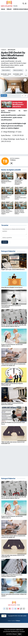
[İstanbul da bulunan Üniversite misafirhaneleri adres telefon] (21, 190)
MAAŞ (3, 9)
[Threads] (24, 608)
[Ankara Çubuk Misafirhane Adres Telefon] (7, 175)
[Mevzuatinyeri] (9, 3)
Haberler (3, 49)
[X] (7, 608)
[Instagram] (12, 608)
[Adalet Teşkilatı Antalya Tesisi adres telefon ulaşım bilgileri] (7, 205)
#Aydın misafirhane (6, 70)
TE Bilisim (13, 160)
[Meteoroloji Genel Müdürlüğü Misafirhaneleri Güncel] (7, 190)
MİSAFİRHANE (11, 49)
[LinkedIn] (15, 608)
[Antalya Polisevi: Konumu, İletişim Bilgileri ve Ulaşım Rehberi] (21, 205)
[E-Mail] (11, 163)
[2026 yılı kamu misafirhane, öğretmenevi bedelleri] (21, 175)
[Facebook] (4, 608)
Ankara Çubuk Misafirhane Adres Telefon (6, 182)
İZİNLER (9, 9)
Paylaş (4, 95)
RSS (4, 615)
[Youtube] (18, 608)
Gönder (4, 242)
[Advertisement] (14, 26)
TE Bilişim (18, 620)
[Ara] (23, 3)
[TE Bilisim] (5, 161)
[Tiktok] (21, 608)
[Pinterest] (10, 608)
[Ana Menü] (25, 3)
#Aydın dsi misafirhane (17, 70)
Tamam (19, 634)
